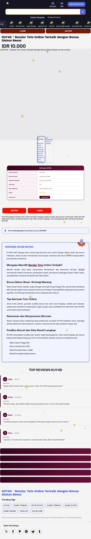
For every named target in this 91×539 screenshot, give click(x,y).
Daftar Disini (45, 197)
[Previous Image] (2, 95)
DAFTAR (68, 31)
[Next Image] (89, 95)
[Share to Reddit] (33, 531)
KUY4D (81, 270)
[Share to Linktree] (20, 531)
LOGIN (23, 31)
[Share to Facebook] (13, 531)
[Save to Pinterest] (26, 531)
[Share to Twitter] (6, 531)
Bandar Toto (35, 265)
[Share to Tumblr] (39, 531)
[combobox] (43, 11)
